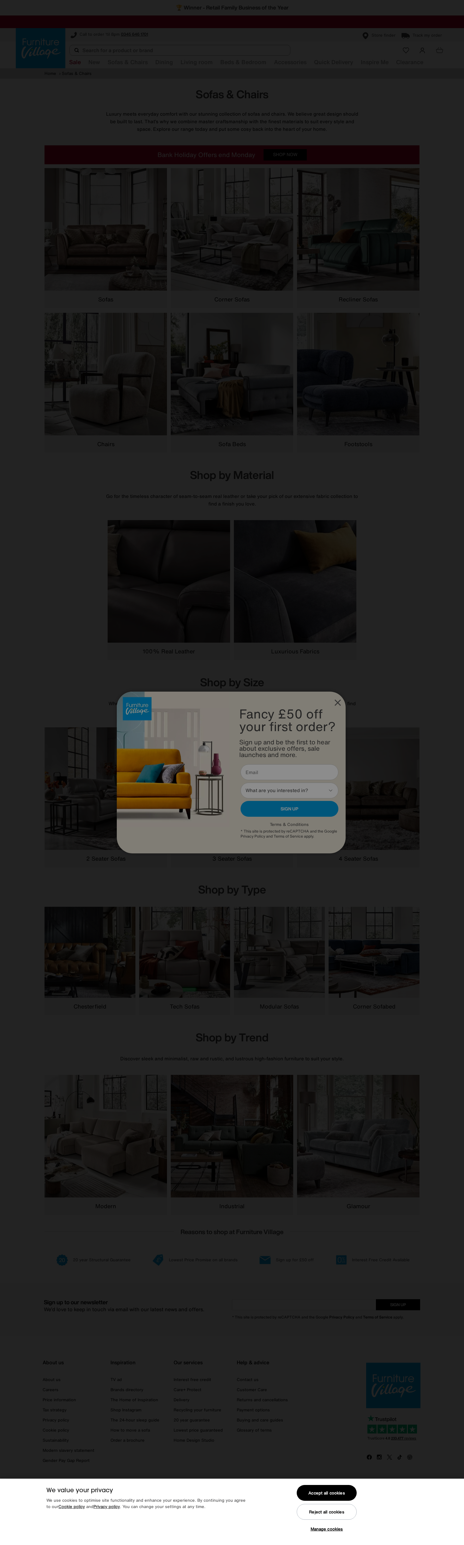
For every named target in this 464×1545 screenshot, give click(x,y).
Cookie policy (71, 1507)
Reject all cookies (326, 1512)
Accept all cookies (326, 1493)
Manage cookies (327, 1529)
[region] (232, 1512)
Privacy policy (106, 1507)
